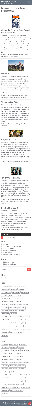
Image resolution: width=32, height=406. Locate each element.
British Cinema (13, 289)
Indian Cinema (5, 307)
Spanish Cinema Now (6, 329)
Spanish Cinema (19, 326)
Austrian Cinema (22, 286)
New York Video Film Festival (23, 317)
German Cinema (5, 304)
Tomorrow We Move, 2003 (10, 178)
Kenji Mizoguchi (22, 310)
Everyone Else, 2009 (8, 139)
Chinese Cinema (25, 292)
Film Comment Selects (13, 97)
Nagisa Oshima (13, 313)
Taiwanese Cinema (25, 329)
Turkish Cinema (5, 332)
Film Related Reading (8, 248)
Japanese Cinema (13, 310)
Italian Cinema (5, 310)
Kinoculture (4, 278)
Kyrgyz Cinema (22, 97)
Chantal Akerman (18, 229)
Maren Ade (7, 163)
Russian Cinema (15, 323)
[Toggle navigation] (29, 2)
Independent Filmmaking (9, 250)
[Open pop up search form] (29, 403)
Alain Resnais (5, 286)
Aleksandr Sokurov (13, 286)
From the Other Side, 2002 (10, 208)
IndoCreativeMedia (22, 404)
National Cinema (7, 252)
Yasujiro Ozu (5, 335)
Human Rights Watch (24, 304)
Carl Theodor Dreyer (6, 292)
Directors (5, 244)
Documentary (12, 295)
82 (10, 237)
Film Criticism (9, 56)
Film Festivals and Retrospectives (12, 246)
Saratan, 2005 (6, 74)
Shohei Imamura (11, 326)
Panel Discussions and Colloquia (11, 254)
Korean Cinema (5, 313)
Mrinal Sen (15, 56)
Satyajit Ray (22, 323)
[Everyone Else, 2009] (16, 133)
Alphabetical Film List (8, 262)
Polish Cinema (8, 320)
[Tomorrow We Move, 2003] (16, 171)
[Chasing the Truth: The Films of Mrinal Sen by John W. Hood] (16, 21)
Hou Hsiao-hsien (14, 304)
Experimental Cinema (6, 298)
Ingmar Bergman (13, 307)
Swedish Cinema (16, 329)
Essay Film (18, 295)
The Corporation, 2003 (9, 102)
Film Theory (11, 301)
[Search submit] (29, 269)
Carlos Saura (21, 289)
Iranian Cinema (21, 307)
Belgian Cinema (10, 229)
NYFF (12, 163)
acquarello (23, 35)
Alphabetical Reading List (9, 264)
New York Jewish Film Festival (12, 201)
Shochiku (4, 326)
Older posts (5, 234)
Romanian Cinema (6, 323)
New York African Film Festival (8, 317)
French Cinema (19, 301)
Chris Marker (5, 295)
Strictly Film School (8, 1)
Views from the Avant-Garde (16, 332)
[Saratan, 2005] (16, 65)
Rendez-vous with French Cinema (20, 320)
